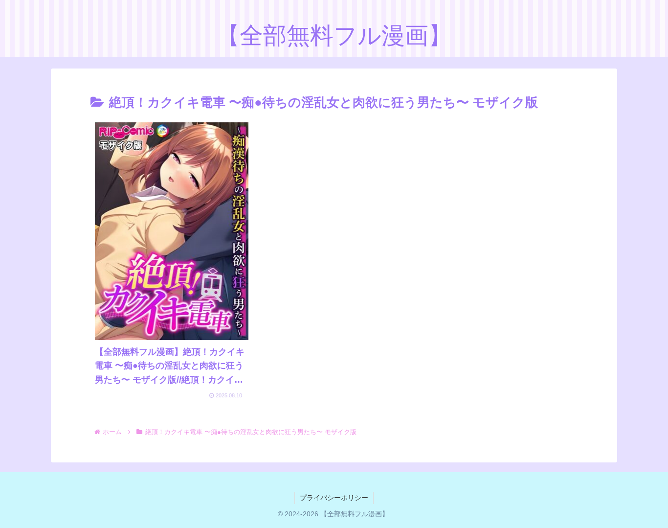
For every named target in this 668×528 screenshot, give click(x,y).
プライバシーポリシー (334, 498)
